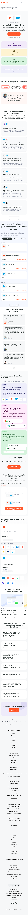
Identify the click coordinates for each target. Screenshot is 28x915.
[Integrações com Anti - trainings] (8, 547)
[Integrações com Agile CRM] (8, 583)
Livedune (13, 743)
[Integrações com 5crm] (17, 578)
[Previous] (12, 368)
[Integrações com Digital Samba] (22, 547)
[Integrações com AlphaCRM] (13, 583)
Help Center (14, 839)
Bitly (14, 738)
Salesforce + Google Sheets (14, 809)
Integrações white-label (14, 862)
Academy (14, 842)
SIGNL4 (14, 747)
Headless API (14, 878)
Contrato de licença (14, 889)
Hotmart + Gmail (14, 783)
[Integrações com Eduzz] (3, 551)
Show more (14, 798)
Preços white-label (14, 865)
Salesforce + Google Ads (14, 820)
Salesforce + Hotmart (14, 806)
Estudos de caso (14, 867)
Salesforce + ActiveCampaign (14, 813)
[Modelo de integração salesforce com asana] (14, 144)
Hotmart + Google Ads (14, 793)
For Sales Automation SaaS (14, 872)
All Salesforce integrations (14, 804)
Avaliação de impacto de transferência (14, 895)
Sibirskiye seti (13, 767)
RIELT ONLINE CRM (14, 755)
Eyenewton (13, 745)
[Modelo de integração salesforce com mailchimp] (14, 207)
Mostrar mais (14, 218)
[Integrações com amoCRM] (3, 578)
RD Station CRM (14, 753)
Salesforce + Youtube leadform (14, 823)
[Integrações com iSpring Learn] (13, 551)
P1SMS (13, 733)
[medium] (18, 885)
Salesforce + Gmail (14, 811)
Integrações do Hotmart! (21, 259)
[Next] (15, 368)
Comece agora (14, 710)
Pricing (14, 835)
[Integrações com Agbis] (22, 578)
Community (14, 849)
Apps (12, 7)
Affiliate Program (14, 851)
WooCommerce (13, 762)
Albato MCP (14, 876)
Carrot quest (14, 760)
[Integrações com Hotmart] (3, 547)
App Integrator (14, 844)
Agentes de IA (14, 853)
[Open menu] (25, 2)
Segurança (14, 897)
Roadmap (14, 846)
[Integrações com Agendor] (3, 583)
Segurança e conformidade (14, 869)
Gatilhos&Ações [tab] (7, 238)
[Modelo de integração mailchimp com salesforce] (14, 160)
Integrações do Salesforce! (21, 268)
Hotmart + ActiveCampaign (14, 786)
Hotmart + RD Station (14, 788)
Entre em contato (14, 899)
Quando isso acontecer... (11, 492)
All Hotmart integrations (14, 776)
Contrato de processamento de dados (14, 893)
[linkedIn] (12, 885)
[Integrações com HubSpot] (8, 578)
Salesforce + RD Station (14, 816)
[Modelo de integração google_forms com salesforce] (14, 128)
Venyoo (13, 765)
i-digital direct (13, 769)
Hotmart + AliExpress (14, 790)
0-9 (3, 721)
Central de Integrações (5, 7)
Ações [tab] (22, 238)
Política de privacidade (14, 891)
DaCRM (13, 757)
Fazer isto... (7, 499)
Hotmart (15, 7)
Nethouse (13, 750)
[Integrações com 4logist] (13, 578)
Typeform (13, 736)
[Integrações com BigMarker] (13, 547)
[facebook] (9, 885)
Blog (14, 837)
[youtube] (15, 885)
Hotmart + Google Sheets (14, 781)
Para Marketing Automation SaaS (14, 874)
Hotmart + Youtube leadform (14, 795)
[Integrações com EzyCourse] (8, 551)
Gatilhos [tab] (16, 238)
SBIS (13, 740)
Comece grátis (14, 33)
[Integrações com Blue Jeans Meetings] (17, 547)
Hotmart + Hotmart (14, 779)
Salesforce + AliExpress (14, 818)
